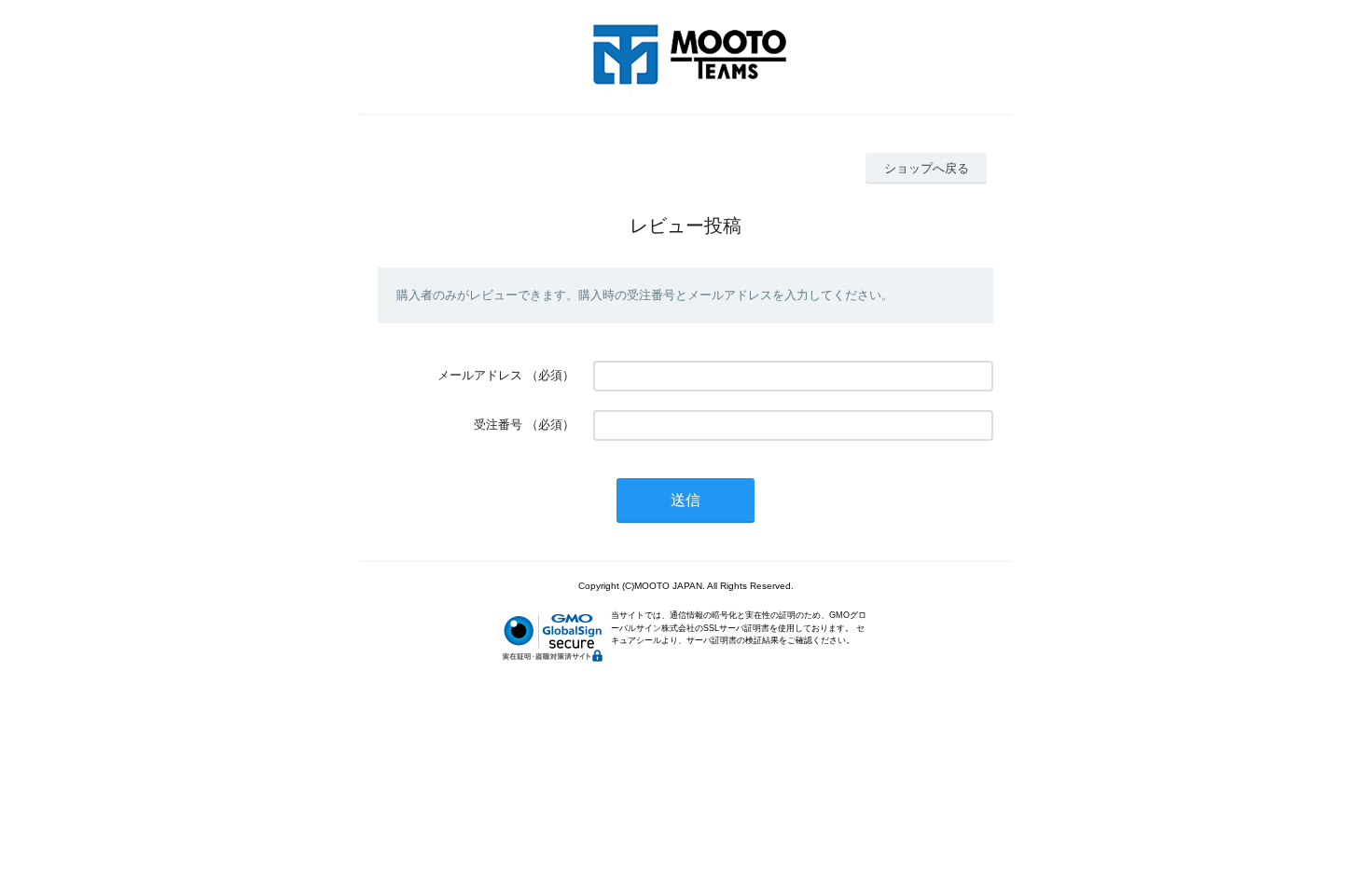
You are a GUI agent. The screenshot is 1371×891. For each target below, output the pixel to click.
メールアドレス (479, 375)
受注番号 (498, 425)
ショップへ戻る (926, 168)
